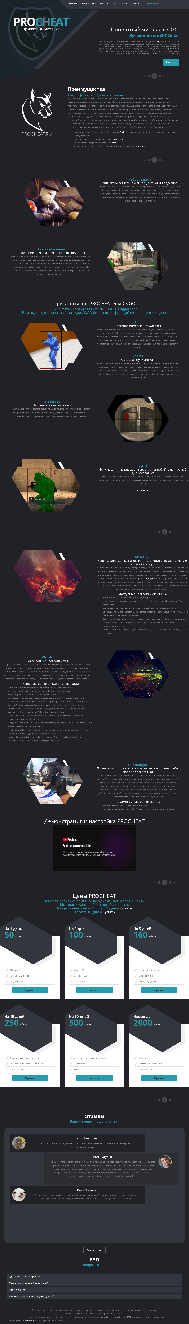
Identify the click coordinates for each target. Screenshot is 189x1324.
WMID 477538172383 (117, 139)
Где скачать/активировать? (25, 1276)
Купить (170, 62)
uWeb (60, 1320)
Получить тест (143, 490)
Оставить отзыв (94, 1250)
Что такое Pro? (18, 1289)
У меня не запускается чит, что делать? (31, 1296)
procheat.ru (31, 1320)
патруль (149, 578)
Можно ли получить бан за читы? (28, 1283)
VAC (157, 41)
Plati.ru (123, 132)
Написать (112, 142)
